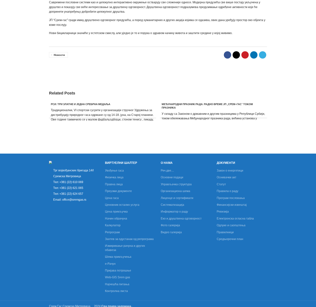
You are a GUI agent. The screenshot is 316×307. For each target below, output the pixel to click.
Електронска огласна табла (235, 218)
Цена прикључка (116, 211)
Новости (59, 54)
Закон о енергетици (230, 170)
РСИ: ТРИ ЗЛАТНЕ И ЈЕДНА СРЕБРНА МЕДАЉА (80, 104)
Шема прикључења (118, 256)
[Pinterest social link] (245, 55)
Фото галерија (170, 225)
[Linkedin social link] (253, 55)
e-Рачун (110, 263)
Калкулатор (113, 225)
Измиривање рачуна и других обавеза (125, 247)
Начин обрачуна (116, 218)
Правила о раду (227, 191)
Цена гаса (112, 198)
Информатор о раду (174, 211)
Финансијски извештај (232, 204)
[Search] (264, 9)
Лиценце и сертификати (177, 198)
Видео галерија (171, 232)
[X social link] (236, 55)
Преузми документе (118, 191)
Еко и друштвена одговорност (181, 218)
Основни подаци (172, 177)
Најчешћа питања (117, 284)
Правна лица (114, 184)
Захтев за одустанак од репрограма (129, 239)
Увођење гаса (114, 170)
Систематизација (172, 204)
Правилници (225, 232)
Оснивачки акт (226, 177)
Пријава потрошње (118, 270)
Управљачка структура (176, 184)
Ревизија (223, 211)
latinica (274, 9)
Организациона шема (175, 191)
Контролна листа (116, 291)
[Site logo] (31, 9)
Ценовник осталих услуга (122, 204)
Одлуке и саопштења (231, 225)
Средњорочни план (230, 239)
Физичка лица (114, 177)
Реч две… (167, 170)
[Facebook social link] (227, 55)
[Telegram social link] (262, 55)
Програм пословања (231, 198)
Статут (221, 184)
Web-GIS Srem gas (117, 277)
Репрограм (112, 232)
